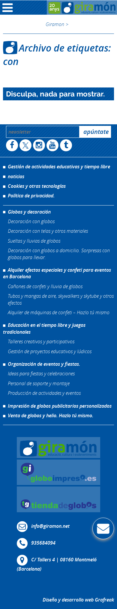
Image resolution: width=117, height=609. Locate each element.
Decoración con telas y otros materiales (48, 231)
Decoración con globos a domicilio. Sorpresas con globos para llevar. (59, 253)
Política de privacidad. (31, 195)
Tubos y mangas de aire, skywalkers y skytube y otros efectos (61, 299)
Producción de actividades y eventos (44, 393)
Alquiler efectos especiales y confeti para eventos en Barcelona (57, 273)
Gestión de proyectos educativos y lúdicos (50, 351)
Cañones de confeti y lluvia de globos (45, 286)
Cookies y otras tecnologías (37, 186)
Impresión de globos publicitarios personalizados (60, 406)
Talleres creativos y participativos (41, 341)
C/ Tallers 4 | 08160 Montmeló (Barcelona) (57, 564)
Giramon (55, 24)
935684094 (43, 543)
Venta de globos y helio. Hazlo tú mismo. (50, 415)
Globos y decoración (29, 211)
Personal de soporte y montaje (39, 383)
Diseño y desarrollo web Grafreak (78, 599)
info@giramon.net (50, 526)
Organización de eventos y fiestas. (44, 364)
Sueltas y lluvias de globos (34, 241)
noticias (16, 176)
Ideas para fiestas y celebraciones (41, 373)
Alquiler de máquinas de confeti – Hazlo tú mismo (59, 312)
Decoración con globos (31, 221)
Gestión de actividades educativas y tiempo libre (59, 166)
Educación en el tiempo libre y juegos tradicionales (44, 328)
